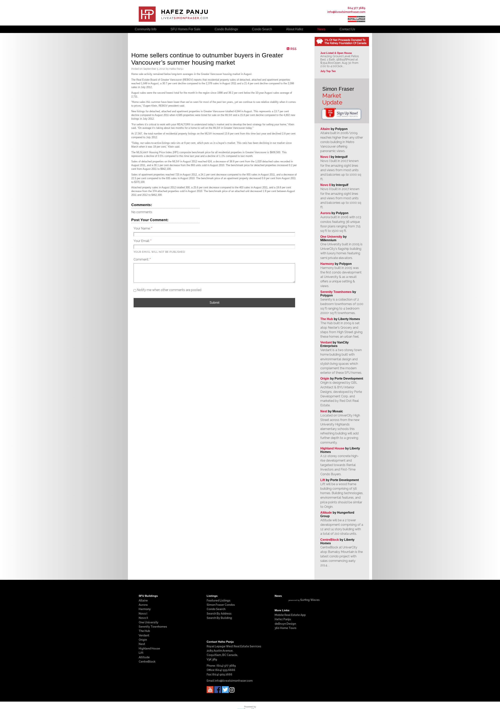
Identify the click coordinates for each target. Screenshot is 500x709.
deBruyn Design (285, 623)
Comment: (142, 259)
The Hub (326, 319)
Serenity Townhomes (336, 292)
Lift (322, 480)
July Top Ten (328, 71)
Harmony (327, 263)
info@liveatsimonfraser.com (346, 11)
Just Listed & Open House (336, 53)
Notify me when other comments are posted (168, 290)
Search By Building (219, 617)
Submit (214, 302)
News (321, 29)
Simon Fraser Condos (221, 604)
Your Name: (142, 228)
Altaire (325, 129)
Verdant (326, 342)
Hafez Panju (283, 619)
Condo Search (216, 609)
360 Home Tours (285, 628)
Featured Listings (218, 600)
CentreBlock (329, 539)
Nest (323, 411)
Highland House (332, 448)
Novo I (325, 156)
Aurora (325, 213)
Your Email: (142, 241)
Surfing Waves (310, 599)
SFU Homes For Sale (185, 29)
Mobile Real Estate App (290, 614)
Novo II (325, 185)
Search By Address (219, 613)
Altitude (326, 512)
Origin (324, 378)
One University (331, 236)
